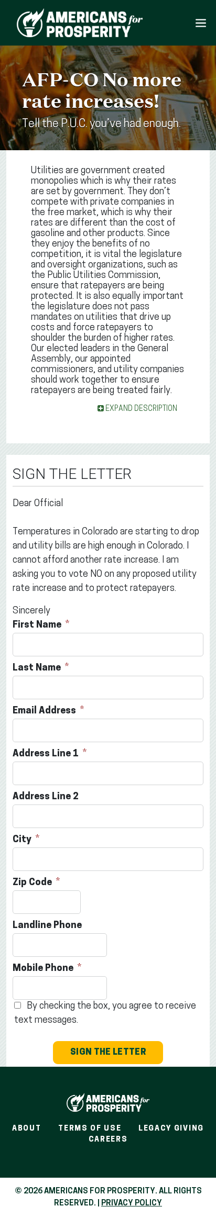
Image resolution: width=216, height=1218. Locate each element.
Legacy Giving (171, 1129)
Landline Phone (48, 926)
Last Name (38, 668)
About (26, 1129)
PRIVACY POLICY (131, 1204)
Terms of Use (89, 1129)
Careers (108, 1140)
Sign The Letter (108, 1052)
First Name (38, 625)
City (23, 840)
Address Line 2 (47, 797)
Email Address (45, 711)
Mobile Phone (44, 969)
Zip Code (33, 883)
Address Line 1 (47, 754)
